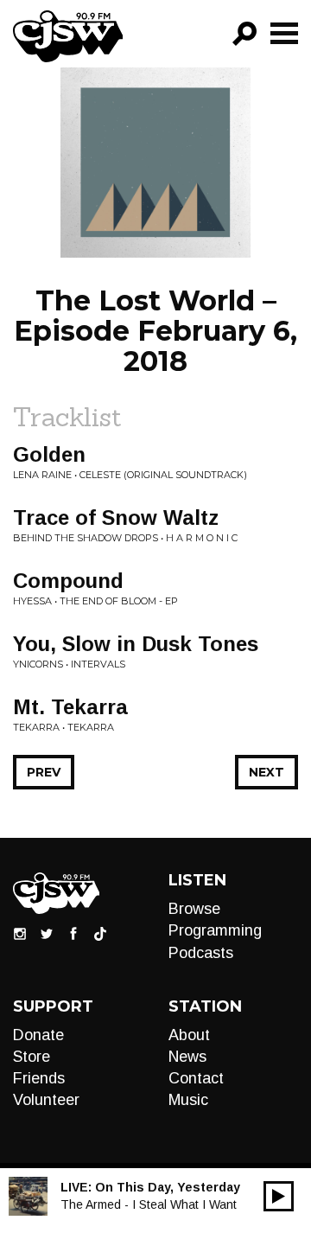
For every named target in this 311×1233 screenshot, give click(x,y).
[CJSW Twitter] (47, 933)
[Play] (278, 1196)
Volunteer (46, 1099)
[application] (278, 1196)
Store (31, 1056)
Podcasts (200, 952)
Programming (215, 930)
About (189, 1035)
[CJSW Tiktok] (100, 933)
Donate (38, 1035)
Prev (43, 772)
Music (188, 1099)
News (187, 1056)
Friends (39, 1078)
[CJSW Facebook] (73, 933)
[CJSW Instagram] (20, 933)
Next (266, 772)
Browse (194, 908)
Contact (196, 1078)
